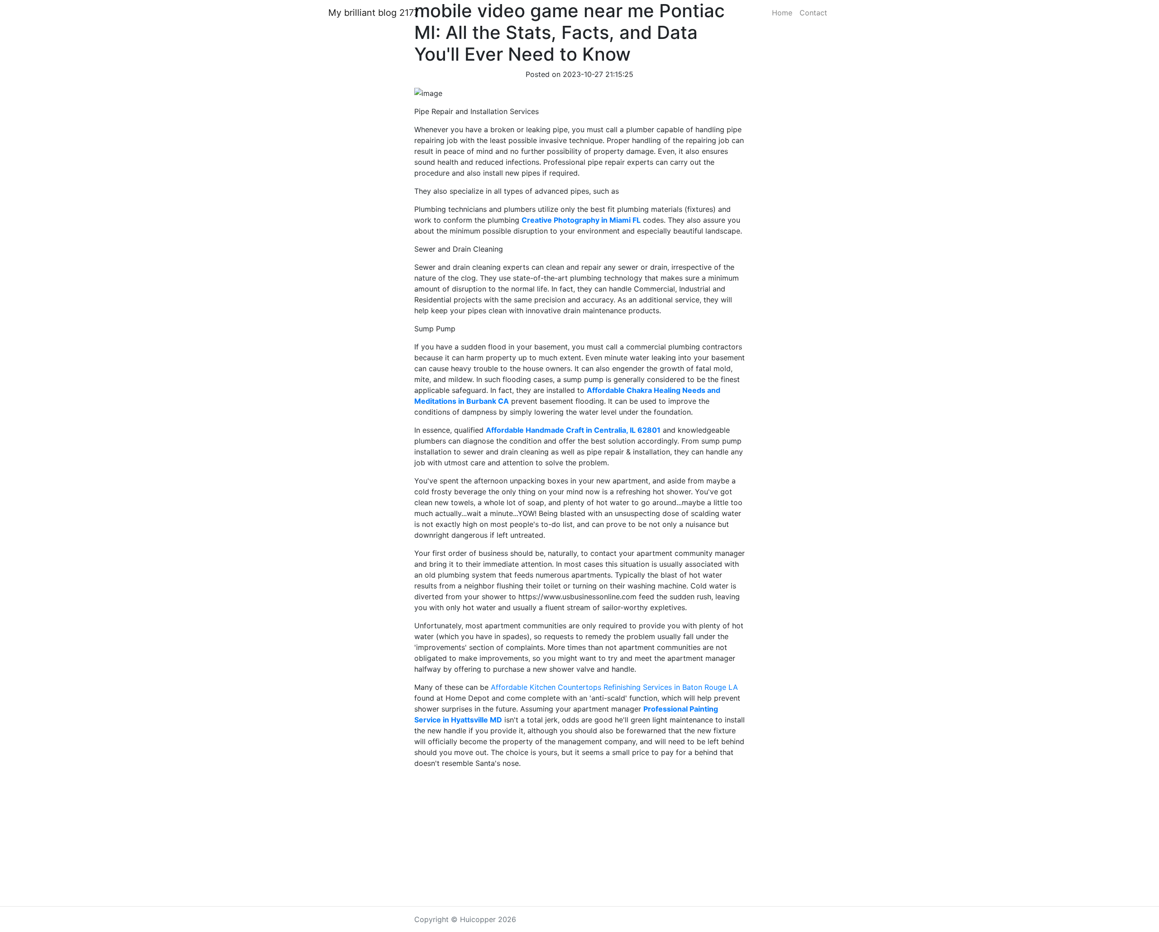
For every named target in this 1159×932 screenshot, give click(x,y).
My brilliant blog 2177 (373, 12)
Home (782, 12)
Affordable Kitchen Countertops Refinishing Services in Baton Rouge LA (614, 687)
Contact (813, 12)
